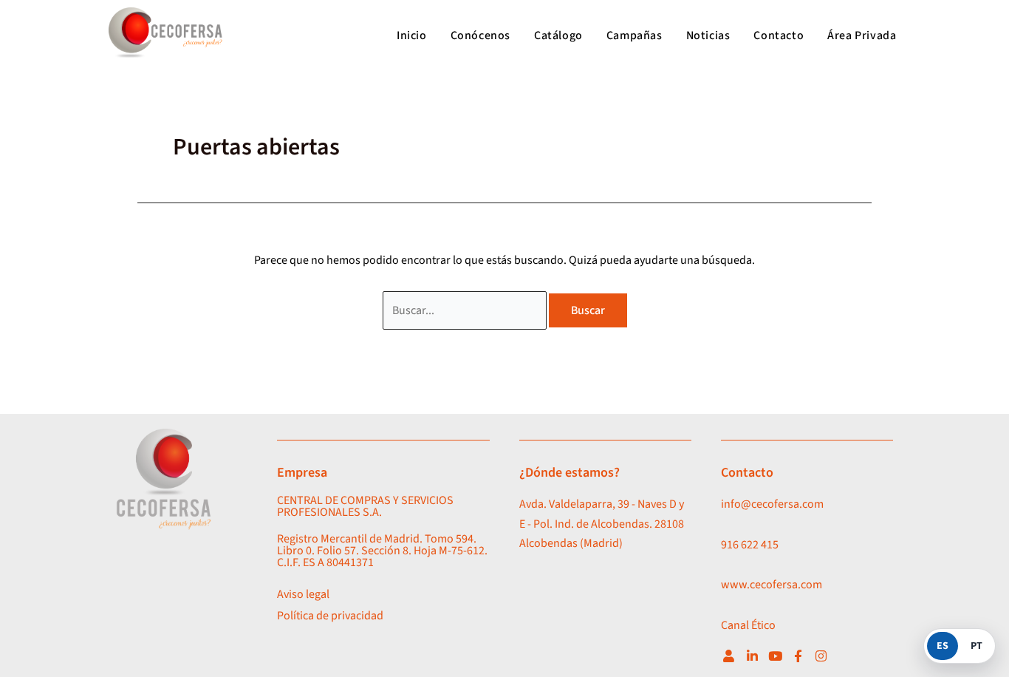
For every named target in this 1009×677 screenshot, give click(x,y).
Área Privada (861, 35)
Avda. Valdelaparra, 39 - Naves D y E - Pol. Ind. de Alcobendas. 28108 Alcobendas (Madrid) (601, 523)
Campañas (634, 35)
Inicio (412, 35)
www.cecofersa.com (771, 584)
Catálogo (558, 35)
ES (942, 646)
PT (976, 646)
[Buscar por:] (466, 310)
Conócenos (480, 35)
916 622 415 (750, 545)
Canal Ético (748, 625)
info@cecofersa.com (772, 504)
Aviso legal (303, 594)
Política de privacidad (330, 616)
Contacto (778, 35)
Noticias (708, 35)
